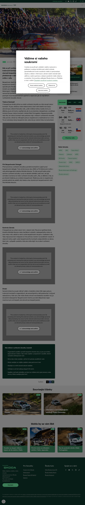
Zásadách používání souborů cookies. (46, 80)
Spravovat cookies (43, 90)
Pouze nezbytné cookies (36, 85)
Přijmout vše (52, 85)
